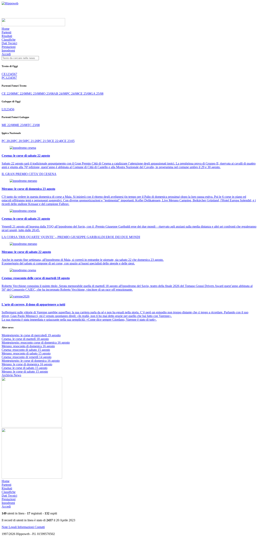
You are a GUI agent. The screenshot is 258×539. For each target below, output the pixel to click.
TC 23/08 (33, 125)
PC (4, 77)
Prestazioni (9, 47)
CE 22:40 (56, 141)
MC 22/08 (20, 93)
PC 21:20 (32, 141)
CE (4, 74)
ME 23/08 (21, 125)
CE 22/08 (8, 93)
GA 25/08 (97, 93)
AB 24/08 (60, 93)
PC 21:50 (44, 141)
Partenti (6, 32)
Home (5, 28)
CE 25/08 (84, 93)
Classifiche (9, 39)
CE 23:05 (68, 141)
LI (3, 109)
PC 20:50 (20, 141)
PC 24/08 (72, 93)
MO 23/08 (47, 93)
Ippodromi (8, 50)
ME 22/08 (8, 125)
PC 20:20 (8, 141)
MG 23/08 (33, 93)
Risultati (7, 36)
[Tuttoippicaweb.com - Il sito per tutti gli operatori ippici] (33, 25)
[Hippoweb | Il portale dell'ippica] (10, 3)
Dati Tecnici (9, 43)
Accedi (6, 54)
